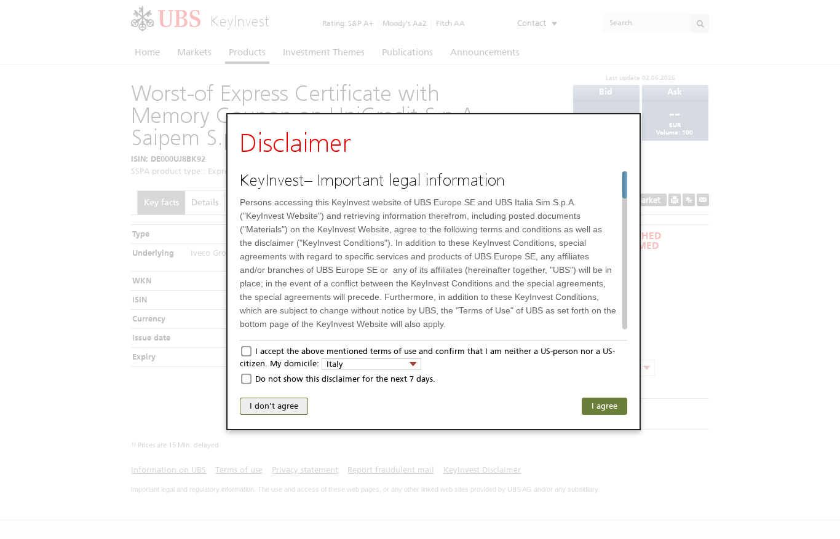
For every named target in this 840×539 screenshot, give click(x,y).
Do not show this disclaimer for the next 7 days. (345, 379)
